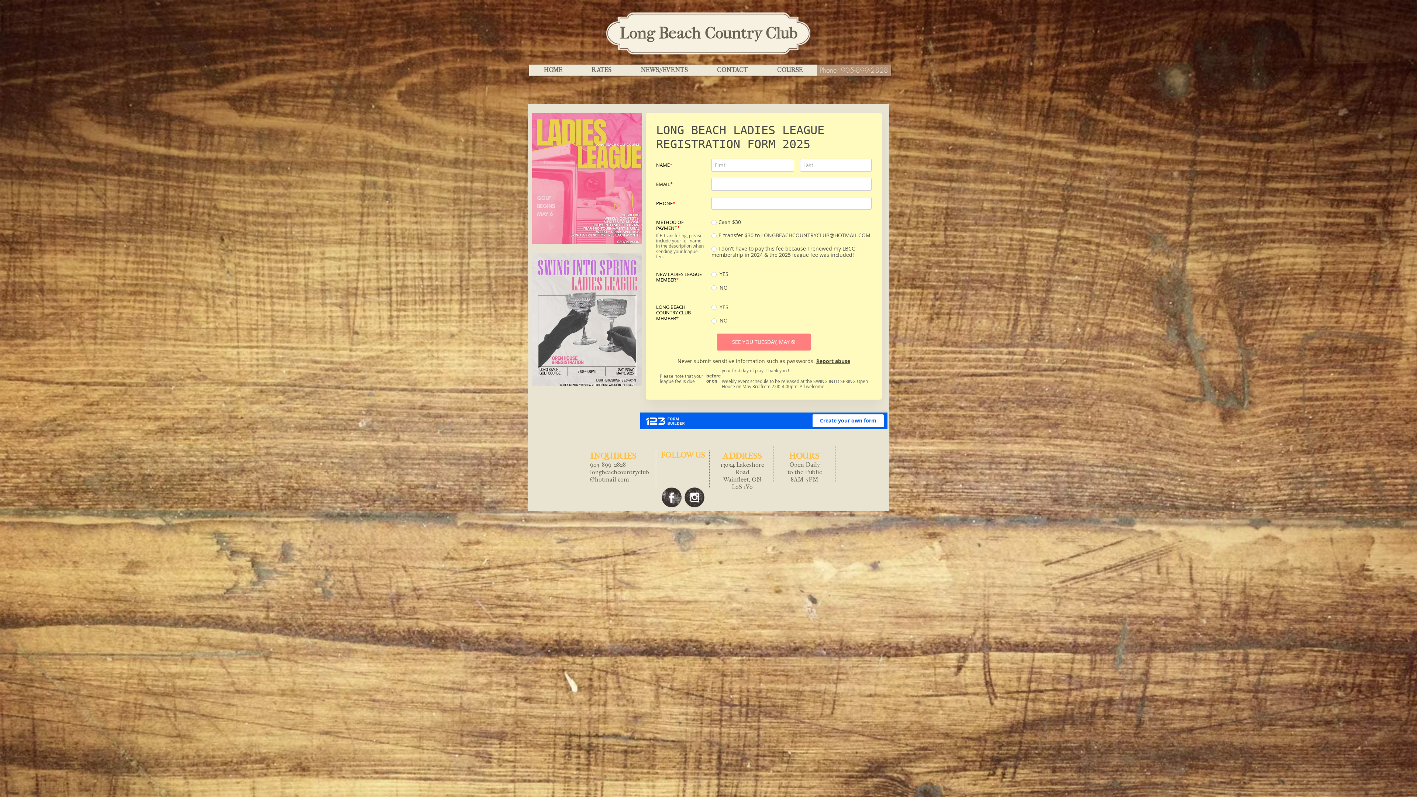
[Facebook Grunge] (672, 497)
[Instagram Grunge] (694, 497)
